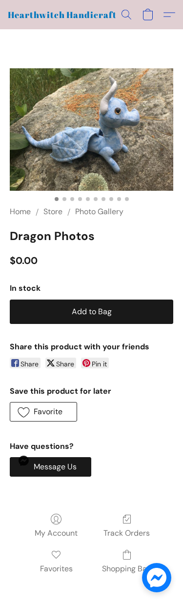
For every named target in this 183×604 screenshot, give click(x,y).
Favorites (56, 569)
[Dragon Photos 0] (91, 129)
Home (20, 211)
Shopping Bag (126, 569)
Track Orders (126, 533)
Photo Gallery (99, 211)
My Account (56, 533)
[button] (64, 14)
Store (52, 211)
